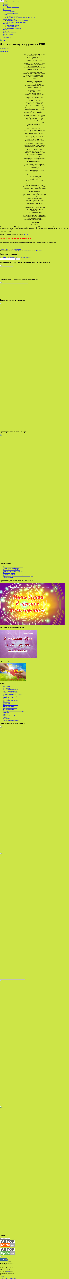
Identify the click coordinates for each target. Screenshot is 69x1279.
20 (7, 1271)
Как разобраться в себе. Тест (11, 570)
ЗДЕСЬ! (25, 234)
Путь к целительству (13, 7)
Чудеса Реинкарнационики (11, 720)
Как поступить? (7, 699)
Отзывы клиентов (8, 709)
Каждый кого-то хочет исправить (12, 571)
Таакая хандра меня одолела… (12, 568)
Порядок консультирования (14, 28)
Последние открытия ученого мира (13, 711)
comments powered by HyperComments (10, 249)
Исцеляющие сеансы (13, 25)
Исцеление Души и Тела (10, 697)
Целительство (7, 10)
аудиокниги (6, 686)
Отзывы (5, 29)
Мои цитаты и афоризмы (10, 705)
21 (9, 1271)
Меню (2, 1)
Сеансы (5, 23)
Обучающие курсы (8, 706)
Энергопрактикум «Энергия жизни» (17, 20)
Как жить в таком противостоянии (13, 567)
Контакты (6, 31)
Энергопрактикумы (9, 19)
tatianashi (26, 250)
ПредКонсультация (12, 16)
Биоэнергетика (11, 11)
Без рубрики (6, 688)
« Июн (2, 1276)
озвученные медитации (10, 708)
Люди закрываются (8, 577)
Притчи (5, 714)
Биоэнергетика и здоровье (10, 689)
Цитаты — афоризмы (9, 36)
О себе (5, 5)
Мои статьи (6, 702)
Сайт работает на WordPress (8, 1278)
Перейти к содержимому (12, 1)
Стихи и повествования (10, 32)
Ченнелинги (6, 718)
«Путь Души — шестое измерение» (17, 22)
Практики (6, 712)
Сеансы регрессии (12, 26)
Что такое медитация (9, 573)
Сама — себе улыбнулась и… (9, 257)
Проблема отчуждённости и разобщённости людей (18, 576)
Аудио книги (7, 37)
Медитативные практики (10, 700)
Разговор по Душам (9, 715)
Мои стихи (39, 250)
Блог (4, 8)
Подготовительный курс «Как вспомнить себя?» (21, 17)
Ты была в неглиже (25, 257)
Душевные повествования (10, 692)
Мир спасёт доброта (9, 574)
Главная (5, 4)
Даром (5, 14)
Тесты (5, 717)
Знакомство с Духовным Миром (12, 694)
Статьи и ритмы (8, 34)
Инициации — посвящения (11, 695)
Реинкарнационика (12, 13)
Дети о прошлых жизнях (10, 691)
